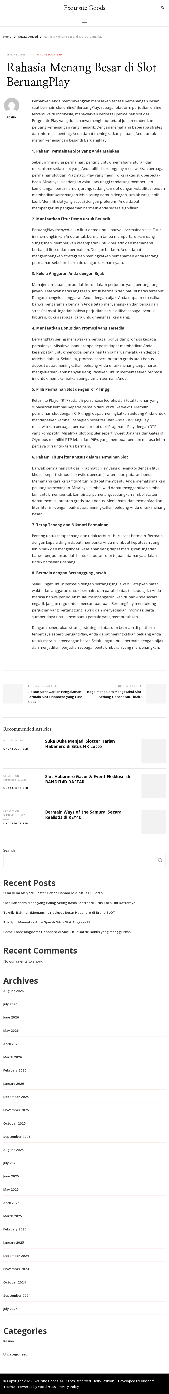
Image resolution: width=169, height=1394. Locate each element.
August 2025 (13, 1149)
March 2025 (12, 1216)
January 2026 (13, 1083)
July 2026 (10, 1004)
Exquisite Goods (84, 7)
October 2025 (14, 1123)
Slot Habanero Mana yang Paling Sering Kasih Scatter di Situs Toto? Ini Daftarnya (69, 902)
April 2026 (11, 1044)
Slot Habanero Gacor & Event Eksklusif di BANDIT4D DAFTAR (87, 779)
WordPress (47, 1386)
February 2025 (14, 1229)
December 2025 (16, 1096)
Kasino (8, 1341)
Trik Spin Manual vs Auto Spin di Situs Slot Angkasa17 (46, 922)
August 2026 (13, 991)
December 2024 (16, 1255)
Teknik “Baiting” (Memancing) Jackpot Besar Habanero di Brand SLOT (59, 912)
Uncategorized (49, 54)
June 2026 (11, 1017)
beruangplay (112, 168)
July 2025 (10, 1163)
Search (9, 850)
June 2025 (11, 1176)
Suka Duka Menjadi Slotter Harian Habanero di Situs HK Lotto (80, 743)
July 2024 (10, 1308)
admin (11, 117)
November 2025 (16, 1110)
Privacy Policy (68, 1386)
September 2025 (16, 1136)
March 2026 (12, 1057)
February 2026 (14, 1070)
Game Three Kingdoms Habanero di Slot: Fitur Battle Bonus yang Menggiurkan (67, 932)
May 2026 (11, 1030)
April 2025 (11, 1203)
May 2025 (11, 1189)
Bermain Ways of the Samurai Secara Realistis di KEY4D (83, 814)
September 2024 (16, 1295)
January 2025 (13, 1242)
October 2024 (14, 1282)
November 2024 (16, 1269)
